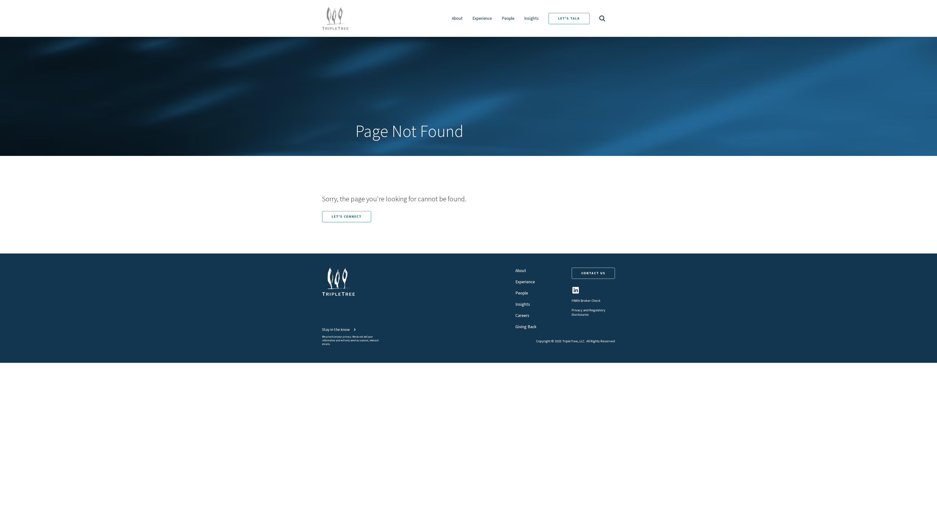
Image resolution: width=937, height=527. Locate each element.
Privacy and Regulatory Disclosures (588, 312)
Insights (531, 18)
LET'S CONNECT (347, 216)
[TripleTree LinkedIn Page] (576, 292)
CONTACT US (593, 273)
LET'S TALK (569, 18)
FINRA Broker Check (586, 300)
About (457, 18)
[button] (602, 18)
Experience (482, 18)
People (508, 18)
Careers (522, 316)
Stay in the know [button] (336, 329)
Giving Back (525, 327)
